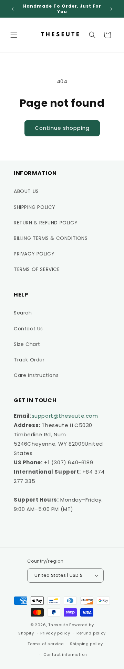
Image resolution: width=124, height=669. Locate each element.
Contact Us (28, 328)
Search (23, 312)
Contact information (65, 654)
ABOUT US (26, 191)
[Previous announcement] (12, 9)
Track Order (29, 359)
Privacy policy (55, 633)
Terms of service (45, 644)
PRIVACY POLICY (34, 253)
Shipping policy (86, 644)
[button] (13, 34)
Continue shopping (62, 128)
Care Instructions (36, 375)
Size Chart (27, 344)
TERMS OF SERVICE (37, 269)
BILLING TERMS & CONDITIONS (51, 238)
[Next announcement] (111, 9)
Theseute (58, 625)
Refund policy (91, 633)
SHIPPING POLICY (34, 207)
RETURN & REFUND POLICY (46, 222)
